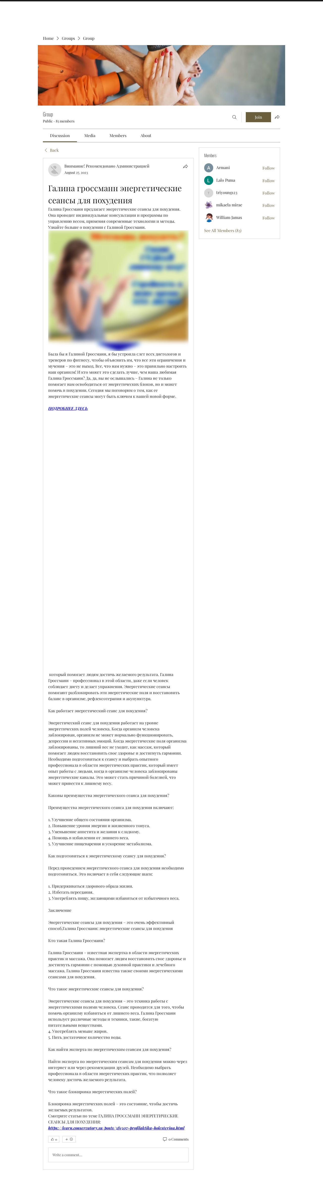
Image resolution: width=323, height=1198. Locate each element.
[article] (118, 663)
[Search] (234, 117)
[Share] (185, 166)
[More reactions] (69, 1139)
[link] (60, 135)
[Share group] (277, 117)
